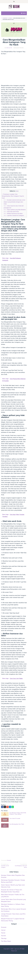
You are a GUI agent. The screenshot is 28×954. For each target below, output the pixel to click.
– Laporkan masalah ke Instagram (14, 215)
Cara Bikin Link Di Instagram (5, 865)
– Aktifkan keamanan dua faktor (13, 213)
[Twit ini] (5, 807)
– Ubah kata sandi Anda (11, 211)
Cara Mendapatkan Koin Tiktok (16, 824)
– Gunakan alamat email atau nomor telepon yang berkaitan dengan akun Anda (14, 202)
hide (17, 191)
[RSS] (14, 1)
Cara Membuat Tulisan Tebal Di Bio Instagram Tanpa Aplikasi (17, 813)
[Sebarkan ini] (2, 807)
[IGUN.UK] (14, 6)
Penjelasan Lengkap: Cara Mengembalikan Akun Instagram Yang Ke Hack (13, 196)
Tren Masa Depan (6, 941)
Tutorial (3, 933)
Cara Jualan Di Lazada (14, 818)
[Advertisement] (14, 70)
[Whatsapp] (13, 807)
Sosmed (9, 860)
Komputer (3, 927)
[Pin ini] (7, 807)
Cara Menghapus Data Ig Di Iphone (21, 865)
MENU (24, 13)
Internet (3, 930)
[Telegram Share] (10, 807)
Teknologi (3, 938)
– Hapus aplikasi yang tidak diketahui (15, 209)
